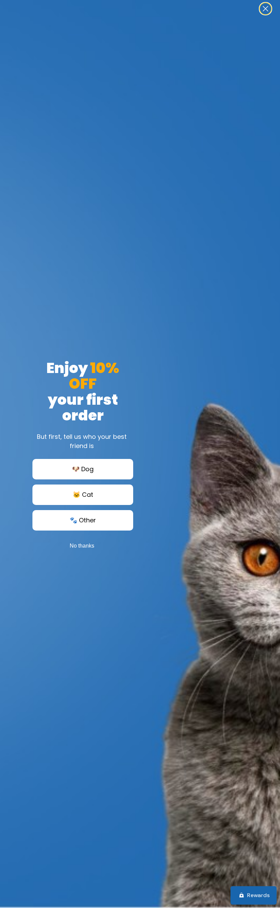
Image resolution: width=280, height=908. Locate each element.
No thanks (82, 546)
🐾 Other (83, 520)
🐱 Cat (83, 494)
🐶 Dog (83, 469)
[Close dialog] (265, 9)
